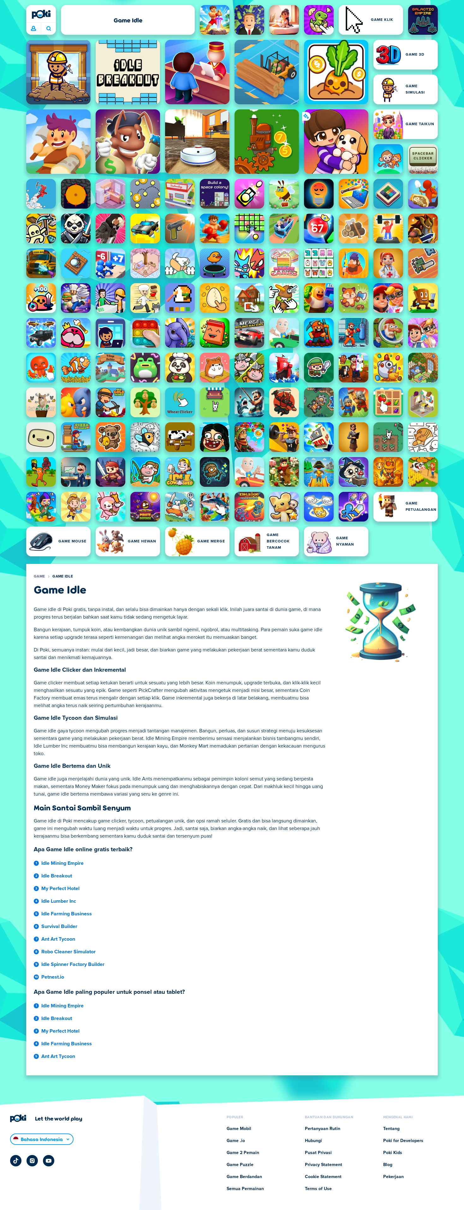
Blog (387, 1165)
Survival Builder (59, 926)
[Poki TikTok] (15, 1160)
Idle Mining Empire (62, 863)
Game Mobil (239, 1129)
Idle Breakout (56, 875)
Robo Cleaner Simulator (68, 951)
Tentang (391, 1129)
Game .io (236, 1141)
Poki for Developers (403, 1141)
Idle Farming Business (66, 913)
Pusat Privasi (318, 1153)
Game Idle (62, 576)
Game (39, 576)
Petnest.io (52, 977)
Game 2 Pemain (243, 1153)
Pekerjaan (393, 1177)
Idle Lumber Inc (58, 901)
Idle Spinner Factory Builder (72, 964)
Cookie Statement (323, 1177)
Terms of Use (318, 1189)
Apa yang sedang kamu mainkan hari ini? (48, 29)
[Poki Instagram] (32, 1160)
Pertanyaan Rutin (322, 1129)
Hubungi (313, 1141)
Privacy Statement (323, 1165)
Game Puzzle (240, 1165)
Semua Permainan (245, 1189)
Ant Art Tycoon (58, 939)
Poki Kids (392, 1153)
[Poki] (41, 14)
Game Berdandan (244, 1177)
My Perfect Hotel (60, 888)
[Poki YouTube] (48, 1160)
